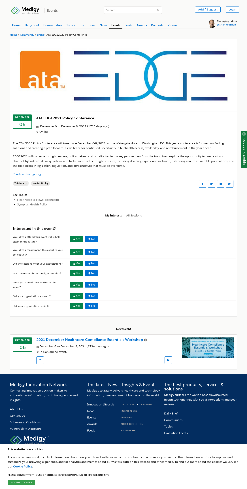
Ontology (127, 404)
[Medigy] (26, 10)
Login (232, 9)
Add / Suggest (208, 9)
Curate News (129, 411)
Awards (92, 424)
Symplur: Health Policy (32, 204)
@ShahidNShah (226, 24)
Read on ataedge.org (27, 174)
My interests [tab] (113, 215)
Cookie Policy (22, 466)
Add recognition (132, 424)
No (93, 239)
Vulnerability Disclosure (26, 429)
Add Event (127, 417)
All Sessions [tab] (134, 215)
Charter (146, 404)
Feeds (91, 430)
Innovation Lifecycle (100, 404)
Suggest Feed (129, 430)
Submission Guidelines (25, 422)
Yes (78, 239)
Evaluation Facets (176, 433)
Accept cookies (21, 482)
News (90, 411)
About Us (16, 409)
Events (91, 417)
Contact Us (17, 416)
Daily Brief (171, 413)
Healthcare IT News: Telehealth (38, 200)
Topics (168, 426)
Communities (173, 420)
